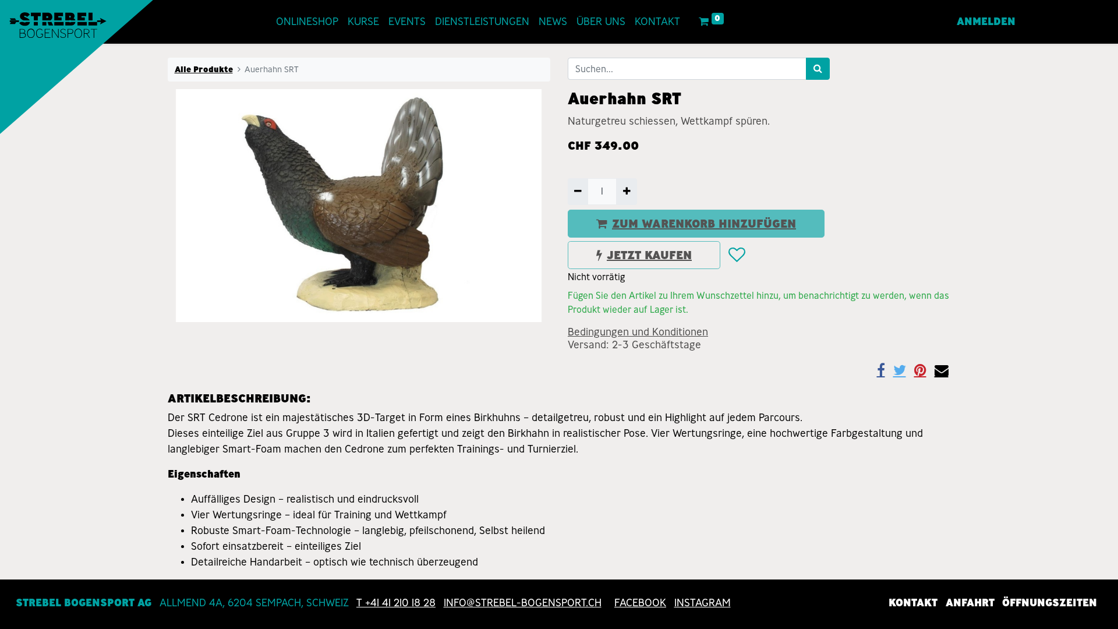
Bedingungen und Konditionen (638, 332)
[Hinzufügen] (626, 191)
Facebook (640, 602)
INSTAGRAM (702, 602)
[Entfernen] (578, 191)
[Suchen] (818, 69)
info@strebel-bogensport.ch (523, 602)
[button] (736, 255)
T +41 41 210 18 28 (396, 602)
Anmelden (986, 21)
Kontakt (913, 602)
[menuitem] (307, 22)
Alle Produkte (204, 69)
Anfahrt (970, 602)
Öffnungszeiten (1049, 602)
